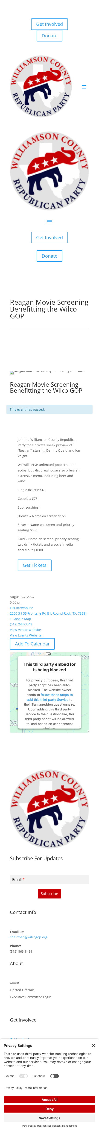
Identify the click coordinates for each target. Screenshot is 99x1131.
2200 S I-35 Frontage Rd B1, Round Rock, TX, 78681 (48, 613)
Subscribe (49, 893)
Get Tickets (35, 565)
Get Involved (49, 24)
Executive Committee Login (30, 997)
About (14, 983)
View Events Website (25, 635)
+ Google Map (20, 619)
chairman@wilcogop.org (28, 937)
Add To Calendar (32, 644)
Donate (49, 35)
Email (18, 879)
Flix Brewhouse (21, 608)
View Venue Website (25, 629)
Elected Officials (22, 990)
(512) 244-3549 (21, 624)
